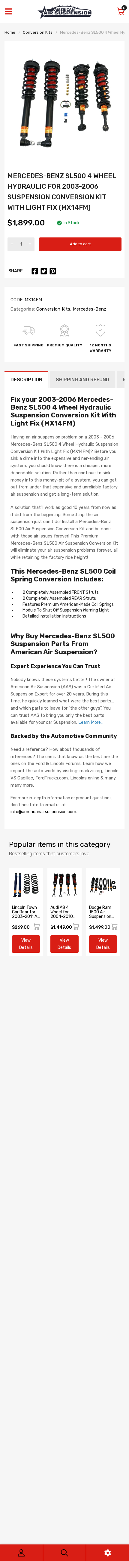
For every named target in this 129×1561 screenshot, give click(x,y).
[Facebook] (34, 271)
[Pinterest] (52, 271)
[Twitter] (43, 271)
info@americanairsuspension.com (43, 811)
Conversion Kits (52, 309)
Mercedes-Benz (88, 309)
